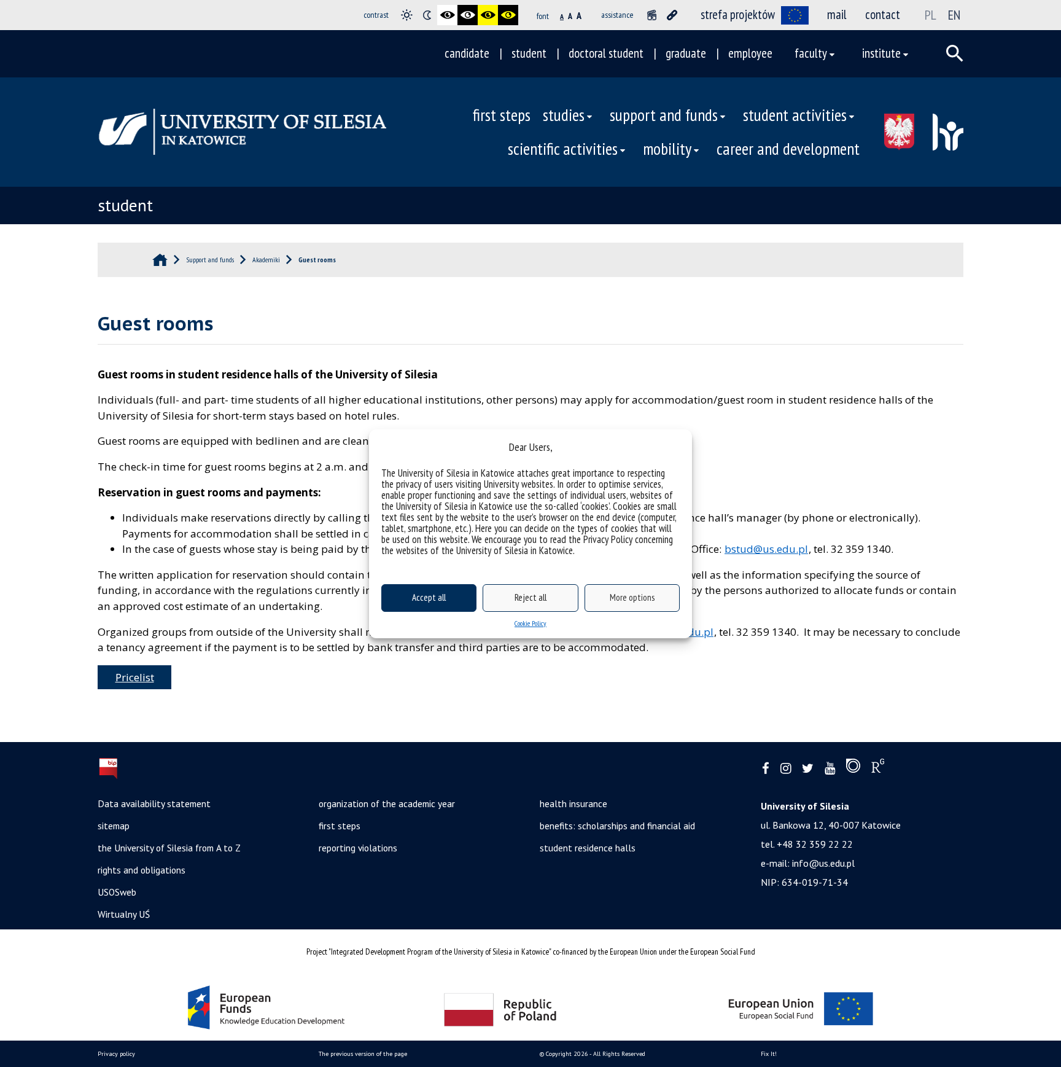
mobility (667, 149)
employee (750, 53)
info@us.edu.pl (823, 863)
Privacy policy (116, 1054)
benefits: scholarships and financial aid (617, 825)
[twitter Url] (808, 768)
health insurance (573, 803)
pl (930, 14)
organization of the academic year (387, 803)
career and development (788, 149)
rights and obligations (141, 870)
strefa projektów (738, 14)
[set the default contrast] (407, 15)
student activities (795, 115)
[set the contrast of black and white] (447, 15)
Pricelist (134, 677)
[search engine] (954, 53)
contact (882, 14)
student (528, 53)
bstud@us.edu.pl (766, 549)
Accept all (429, 597)
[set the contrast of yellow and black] (508, 15)
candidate (467, 53)
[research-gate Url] (877, 768)
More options (632, 597)
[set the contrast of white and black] (467, 15)
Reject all (530, 597)
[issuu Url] (853, 768)
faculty (811, 53)
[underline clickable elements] (672, 15)
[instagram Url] (785, 768)
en (954, 14)
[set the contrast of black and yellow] (488, 15)
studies (564, 115)
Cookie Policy (530, 623)
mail (837, 14)
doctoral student (606, 53)
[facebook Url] (765, 768)
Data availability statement (154, 803)
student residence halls (587, 848)
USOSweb (117, 892)
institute (881, 53)
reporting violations (358, 848)
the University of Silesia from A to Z (169, 848)
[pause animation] (652, 15)
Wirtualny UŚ (124, 914)
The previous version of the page (363, 1054)
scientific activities (563, 149)
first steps (501, 115)
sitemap (114, 825)
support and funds (664, 115)
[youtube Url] (830, 768)
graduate (686, 53)
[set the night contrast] (427, 15)
